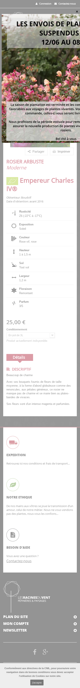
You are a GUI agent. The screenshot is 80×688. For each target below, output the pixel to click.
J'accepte (37, 682)
